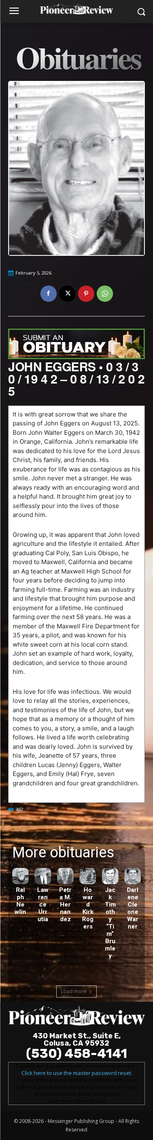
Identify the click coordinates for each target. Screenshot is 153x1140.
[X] (67, 294)
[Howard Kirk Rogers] (88, 876)
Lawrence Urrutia (43, 904)
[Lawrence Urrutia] (43, 876)
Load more (73, 991)
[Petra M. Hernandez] (65, 876)
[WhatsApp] (105, 294)
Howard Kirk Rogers (87, 908)
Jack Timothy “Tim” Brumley (110, 922)
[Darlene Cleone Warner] (132, 876)
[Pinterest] (86, 294)
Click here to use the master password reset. (76, 1073)
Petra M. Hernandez (65, 904)
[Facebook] (48, 294)
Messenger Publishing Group (81, 1121)
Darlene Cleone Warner (132, 908)
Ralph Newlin (20, 900)
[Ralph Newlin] (20, 876)
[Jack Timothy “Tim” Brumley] (110, 876)
